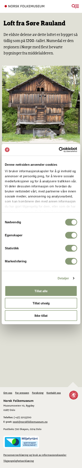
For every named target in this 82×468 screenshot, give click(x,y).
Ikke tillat (41, 315)
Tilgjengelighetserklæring (18, 461)
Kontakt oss (53, 392)
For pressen (22, 392)
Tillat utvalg (41, 303)
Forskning (38, 392)
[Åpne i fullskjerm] (74, 71)
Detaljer (63, 278)
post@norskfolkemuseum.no (30, 421)
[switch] (71, 235)
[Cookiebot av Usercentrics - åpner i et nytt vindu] (59, 149)
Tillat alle (41, 291)
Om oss (7, 392)
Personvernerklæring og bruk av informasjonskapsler (34, 455)
